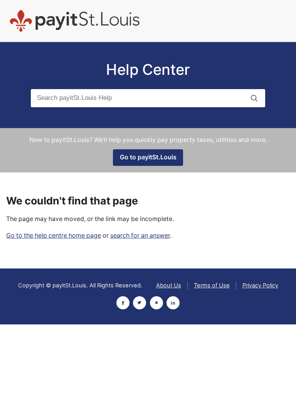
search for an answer (140, 235)
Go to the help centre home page (53, 235)
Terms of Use (212, 285)
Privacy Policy (260, 285)
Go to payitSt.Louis (148, 157)
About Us (168, 285)
